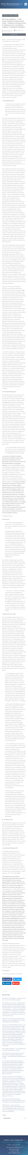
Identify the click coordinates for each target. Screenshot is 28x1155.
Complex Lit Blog (7, 31)
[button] (26, 4)
